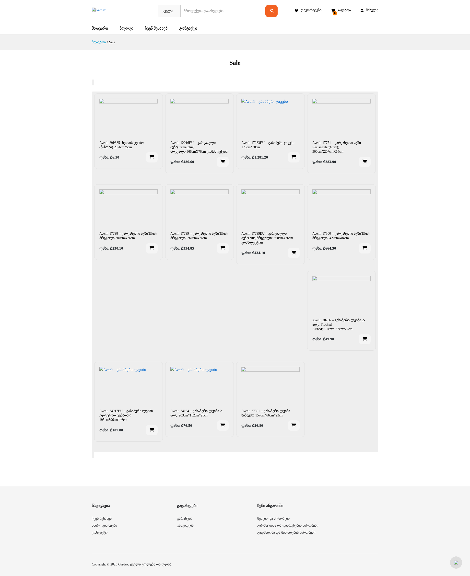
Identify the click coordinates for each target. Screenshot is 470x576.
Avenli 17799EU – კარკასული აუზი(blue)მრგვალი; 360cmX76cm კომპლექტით (267, 238)
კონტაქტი (188, 28)
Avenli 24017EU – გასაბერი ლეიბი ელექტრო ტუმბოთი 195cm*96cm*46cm (126, 415)
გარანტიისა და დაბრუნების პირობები (287, 525)
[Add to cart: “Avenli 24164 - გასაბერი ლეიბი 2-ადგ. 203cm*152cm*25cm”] (223, 425)
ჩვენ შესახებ (156, 28)
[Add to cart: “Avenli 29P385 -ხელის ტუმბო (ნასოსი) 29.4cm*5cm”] (152, 157)
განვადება (185, 525)
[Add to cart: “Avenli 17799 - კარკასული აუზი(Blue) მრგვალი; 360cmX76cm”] (223, 248)
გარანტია (184, 518)
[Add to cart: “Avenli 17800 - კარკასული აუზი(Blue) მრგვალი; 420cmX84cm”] (365, 248)
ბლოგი (126, 28)
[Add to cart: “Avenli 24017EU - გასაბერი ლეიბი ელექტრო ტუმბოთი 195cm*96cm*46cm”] (152, 430)
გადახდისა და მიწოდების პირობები (286, 532)
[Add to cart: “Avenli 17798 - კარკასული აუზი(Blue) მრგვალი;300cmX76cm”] (152, 248)
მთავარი (100, 28)
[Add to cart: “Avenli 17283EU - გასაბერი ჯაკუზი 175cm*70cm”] (294, 157)
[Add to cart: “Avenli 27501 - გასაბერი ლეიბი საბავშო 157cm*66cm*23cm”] (294, 425)
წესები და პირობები (273, 518)
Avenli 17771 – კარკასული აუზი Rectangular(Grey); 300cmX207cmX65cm (336, 147)
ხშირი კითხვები (104, 525)
